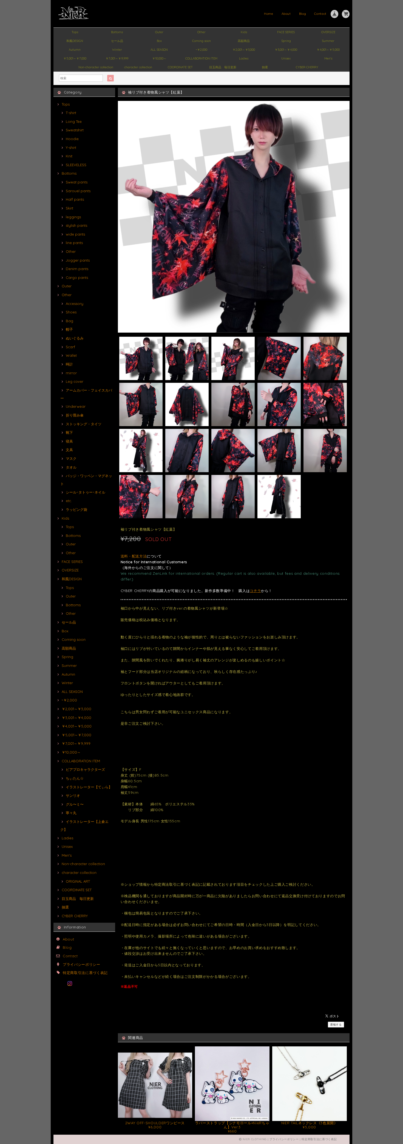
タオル (71, 467)
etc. (69, 501)
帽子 (69, 329)
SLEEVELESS (76, 165)
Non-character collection (95, 67)
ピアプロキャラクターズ (85, 769)
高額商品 (244, 41)
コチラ (255, 590)
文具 (69, 450)
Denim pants (77, 269)
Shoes (71, 312)
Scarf (70, 347)
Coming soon (201, 41)
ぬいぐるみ (75, 338)
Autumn (75, 50)
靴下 (69, 432)
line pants (74, 242)
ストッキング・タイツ (83, 424)
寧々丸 (71, 813)
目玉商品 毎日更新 (222, 67)
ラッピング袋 (76, 509)
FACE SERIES (286, 32)
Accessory (74, 303)
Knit (69, 156)
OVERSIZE (328, 32)
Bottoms (117, 32)
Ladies (243, 58)
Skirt (69, 208)
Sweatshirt (75, 130)
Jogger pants (78, 260)
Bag (69, 321)
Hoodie (72, 139)
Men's (328, 58)
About (286, 14)
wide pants (75, 234)
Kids (244, 32)
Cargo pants (77, 277)
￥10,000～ (159, 58)
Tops (75, 32)
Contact (320, 14)
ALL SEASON (159, 50)
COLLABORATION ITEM (201, 58)
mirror (71, 373)
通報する (336, 1024)
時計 (69, 364)
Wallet (71, 355)
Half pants (75, 199)
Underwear (76, 406)
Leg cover (74, 381)
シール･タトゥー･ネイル (85, 492)
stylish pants (76, 225)
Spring (286, 41)
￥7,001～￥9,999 (117, 58)
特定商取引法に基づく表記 (85, 972)
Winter (117, 50)
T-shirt (71, 113)
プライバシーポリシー (81, 964)
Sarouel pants (78, 191)
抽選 (265, 67)
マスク (71, 458)
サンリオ (73, 795)
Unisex (286, 58)
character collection (138, 67)
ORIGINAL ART (78, 881)
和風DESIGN (74, 41)
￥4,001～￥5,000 (328, 50)
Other (201, 32)
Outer (159, 32)
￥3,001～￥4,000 (286, 50)
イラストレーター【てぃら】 (89, 787)
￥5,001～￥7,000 (74, 58)
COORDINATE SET (180, 67)
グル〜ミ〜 (75, 804)
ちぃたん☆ (75, 778)
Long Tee (74, 121)
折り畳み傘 (75, 415)
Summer (328, 41)
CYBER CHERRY (307, 67)
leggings (73, 217)
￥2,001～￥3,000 (243, 50)
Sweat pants (76, 182)
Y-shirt (71, 147)
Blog (302, 14)
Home (268, 14)
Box (159, 41)
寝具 (69, 441)
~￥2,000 (201, 50)
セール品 (117, 41)
